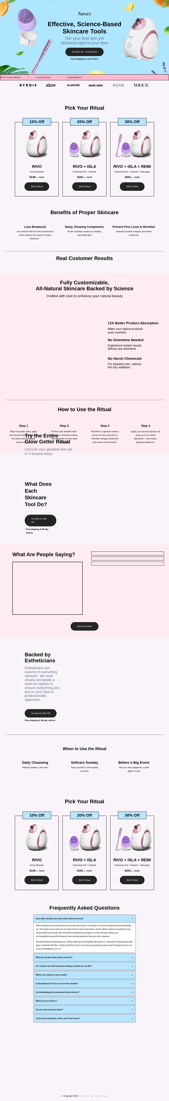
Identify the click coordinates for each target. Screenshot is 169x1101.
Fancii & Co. (84, 1096)
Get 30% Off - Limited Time (84, 52)
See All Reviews (84, 626)
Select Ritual (37, 186)
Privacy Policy (100, 1096)
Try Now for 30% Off (39, 520)
